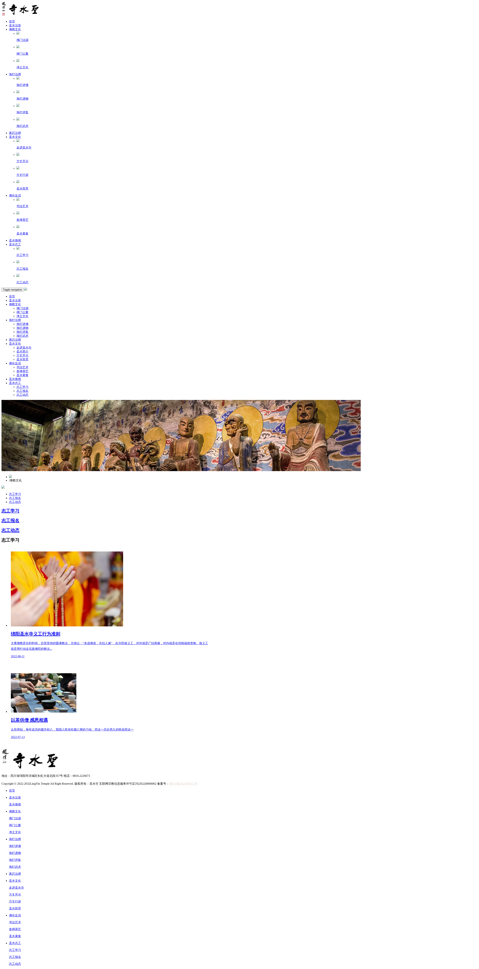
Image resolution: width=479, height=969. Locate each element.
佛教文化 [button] (15, 304)
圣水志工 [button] (15, 383)
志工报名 (22, 390)
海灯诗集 (22, 331)
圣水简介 (22, 351)
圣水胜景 (22, 359)
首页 (12, 21)
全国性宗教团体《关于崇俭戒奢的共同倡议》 (31, 779)
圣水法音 (15, 25)
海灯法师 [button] (15, 320)
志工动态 (22, 394)
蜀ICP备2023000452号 (183, 783)
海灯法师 (15, 74)
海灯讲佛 (22, 324)
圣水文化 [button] (15, 343)
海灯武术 (22, 335)
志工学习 (22, 386)
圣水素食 (22, 375)
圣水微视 (15, 240)
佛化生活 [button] (15, 363)
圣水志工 (15, 244)
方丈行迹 (15, 901)
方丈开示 (22, 355)
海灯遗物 (22, 327)
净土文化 (22, 316)
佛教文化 (15, 29)
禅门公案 (22, 312)
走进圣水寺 (23, 347)
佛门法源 (22, 308)
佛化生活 (15, 195)
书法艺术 (22, 367)
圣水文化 (15, 136)
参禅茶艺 (22, 371)
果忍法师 (15, 132)
